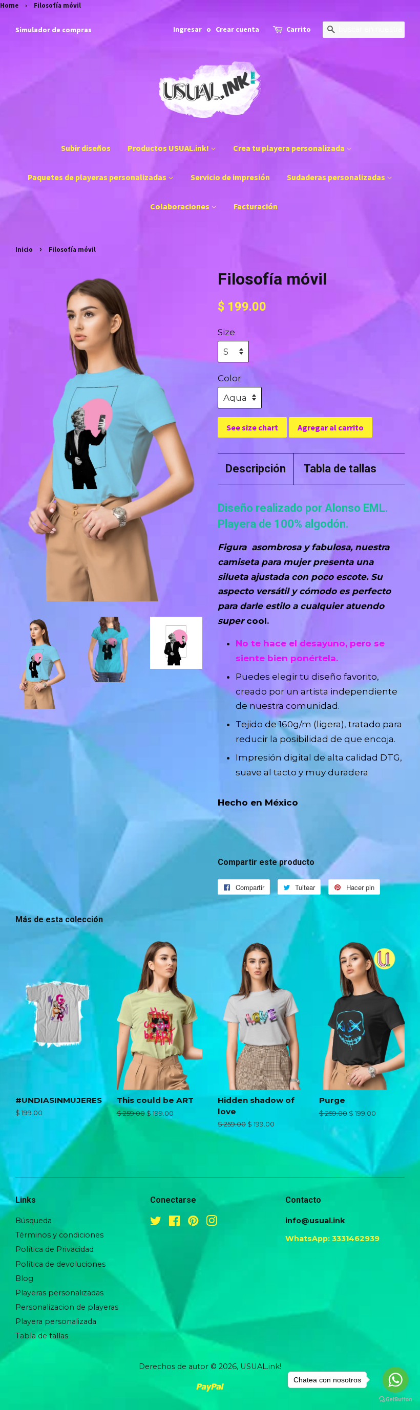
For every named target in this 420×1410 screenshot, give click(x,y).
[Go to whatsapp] (395, 1380)
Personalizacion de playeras (66, 1307)
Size (226, 332)
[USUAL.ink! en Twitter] (155, 1222)
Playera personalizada (55, 1321)
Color (229, 378)
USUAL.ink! (260, 1366)
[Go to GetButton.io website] (395, 1399)
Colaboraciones (180, 206)
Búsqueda (33, 1220)
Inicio (24, 249)
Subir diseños (86, 148)
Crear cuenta (237, 29)
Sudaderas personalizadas (337, 177)
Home (9, 5)
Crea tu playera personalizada (289, 148)
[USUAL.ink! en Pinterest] (193, 1222)
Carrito (298, 29)
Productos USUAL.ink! (169, 148)
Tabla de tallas (340, 468)
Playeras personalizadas (59, 1292)
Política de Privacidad (54, 1249)
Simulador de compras (53, 29)
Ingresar (187, 29)
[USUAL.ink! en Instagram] (211, 1222)
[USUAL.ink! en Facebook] (174, 1222)
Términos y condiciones (59, 1235)
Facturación (256, 206)
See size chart (252, 427)
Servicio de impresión (230, 177)
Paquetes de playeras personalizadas (98, 177)
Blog (24, 1278)
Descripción (255, 468)
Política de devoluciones (60, 1264)
